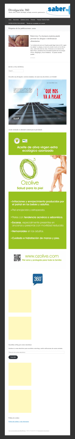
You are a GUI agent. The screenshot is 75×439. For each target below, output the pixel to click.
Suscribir (13, 357)
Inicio (10, 19)
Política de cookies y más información (19, 421)
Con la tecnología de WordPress (17, 431)
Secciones (16, 19)
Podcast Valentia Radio (43, 19)
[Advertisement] (20, 301)
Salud (33, 57)
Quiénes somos (25, 19)
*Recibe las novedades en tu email (35, 23)
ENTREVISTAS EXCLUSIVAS (17, 23)
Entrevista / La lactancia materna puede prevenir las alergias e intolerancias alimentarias (45, 38)
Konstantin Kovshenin (43, 431)
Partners (33, 19)
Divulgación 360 (19, 9)
